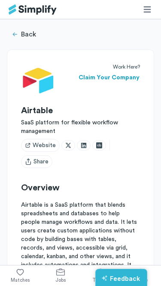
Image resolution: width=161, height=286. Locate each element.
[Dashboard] (32, 9)
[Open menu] (147, 9)
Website (44, 145)
